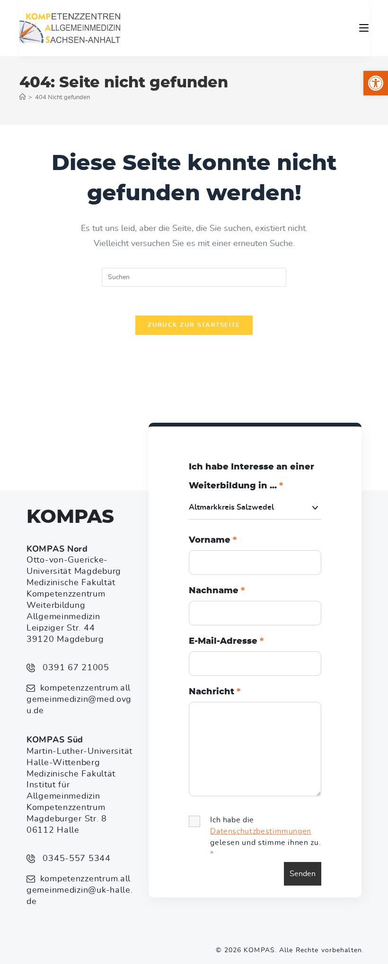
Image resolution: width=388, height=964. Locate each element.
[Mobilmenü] (364, 28)
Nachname (217, 591)
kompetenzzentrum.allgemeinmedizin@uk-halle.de (79, 890)
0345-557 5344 (75, 858)
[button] (375, 83)
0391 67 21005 (74, 668)
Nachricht (214, 692)
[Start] (22, 97)
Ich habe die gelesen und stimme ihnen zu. (265, 837)
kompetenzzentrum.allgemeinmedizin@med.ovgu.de (79, 699)
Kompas (70, 517)
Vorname (213, 540)
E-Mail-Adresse (226, 641)
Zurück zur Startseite (194, 325)
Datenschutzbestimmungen (260, 831)
